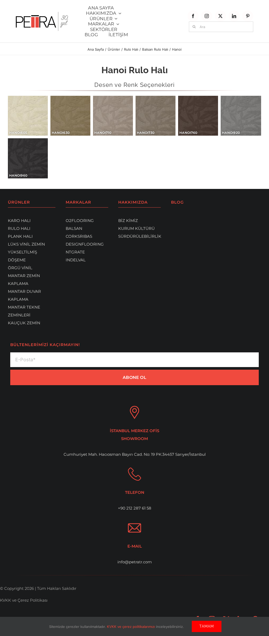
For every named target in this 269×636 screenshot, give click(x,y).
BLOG (177, 202)
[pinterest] (247, 16)
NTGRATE (75, 252)
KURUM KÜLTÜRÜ (136, 228)
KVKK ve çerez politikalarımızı (131, 626)
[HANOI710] (113, 116)
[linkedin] (234, 16)
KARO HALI (19, 220)
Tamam (206, 626)
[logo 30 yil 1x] (42, 13)
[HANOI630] (70, 116)
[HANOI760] (198, 116)
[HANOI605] (28, 116)
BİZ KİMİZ (128, 220)
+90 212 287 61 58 (134, 508)
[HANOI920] (241, 116)
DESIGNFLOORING (85, 244)
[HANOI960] (28, 158)
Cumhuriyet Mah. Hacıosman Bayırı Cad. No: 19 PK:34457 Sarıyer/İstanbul (135, 454)
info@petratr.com (134, 561)
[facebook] (193, 16)
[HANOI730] (155, 116)
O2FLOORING (80, 220)
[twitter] (220, 16)
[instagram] (206, 16)
